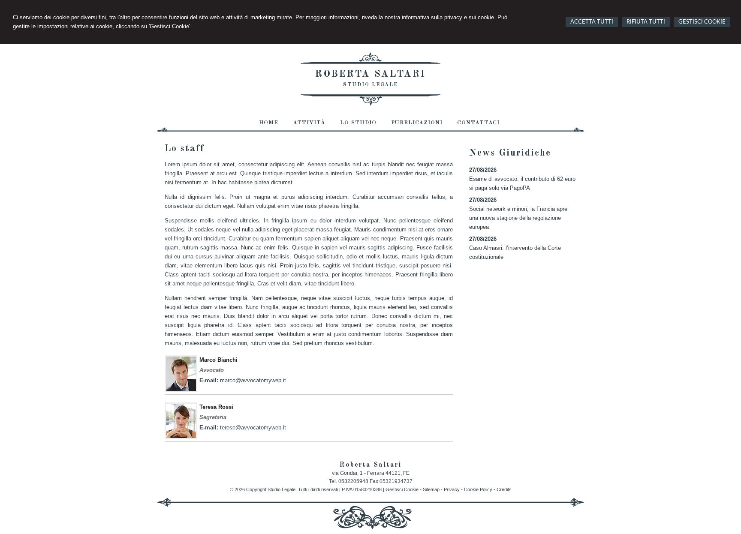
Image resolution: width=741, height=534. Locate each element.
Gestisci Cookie (402, 489)
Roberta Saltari (370, 74)
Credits (504, 489)
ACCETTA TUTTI (591, 22)
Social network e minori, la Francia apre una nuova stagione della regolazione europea (518, 218)
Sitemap (431, 489)
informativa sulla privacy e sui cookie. (449, 17)
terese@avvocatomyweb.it (253, 427)
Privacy (452, 489)
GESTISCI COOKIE (702, 22)
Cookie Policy (478, 489)
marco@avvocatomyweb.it (253, 380)
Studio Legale (370, 84)
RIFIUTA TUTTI (646, 22)
